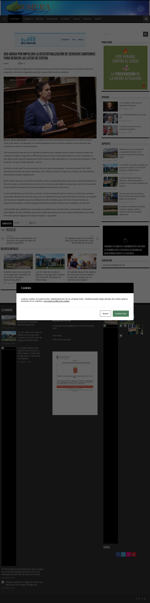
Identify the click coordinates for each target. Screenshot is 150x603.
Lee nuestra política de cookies (56, 301)
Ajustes (106, 313)
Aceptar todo (120, 313)
